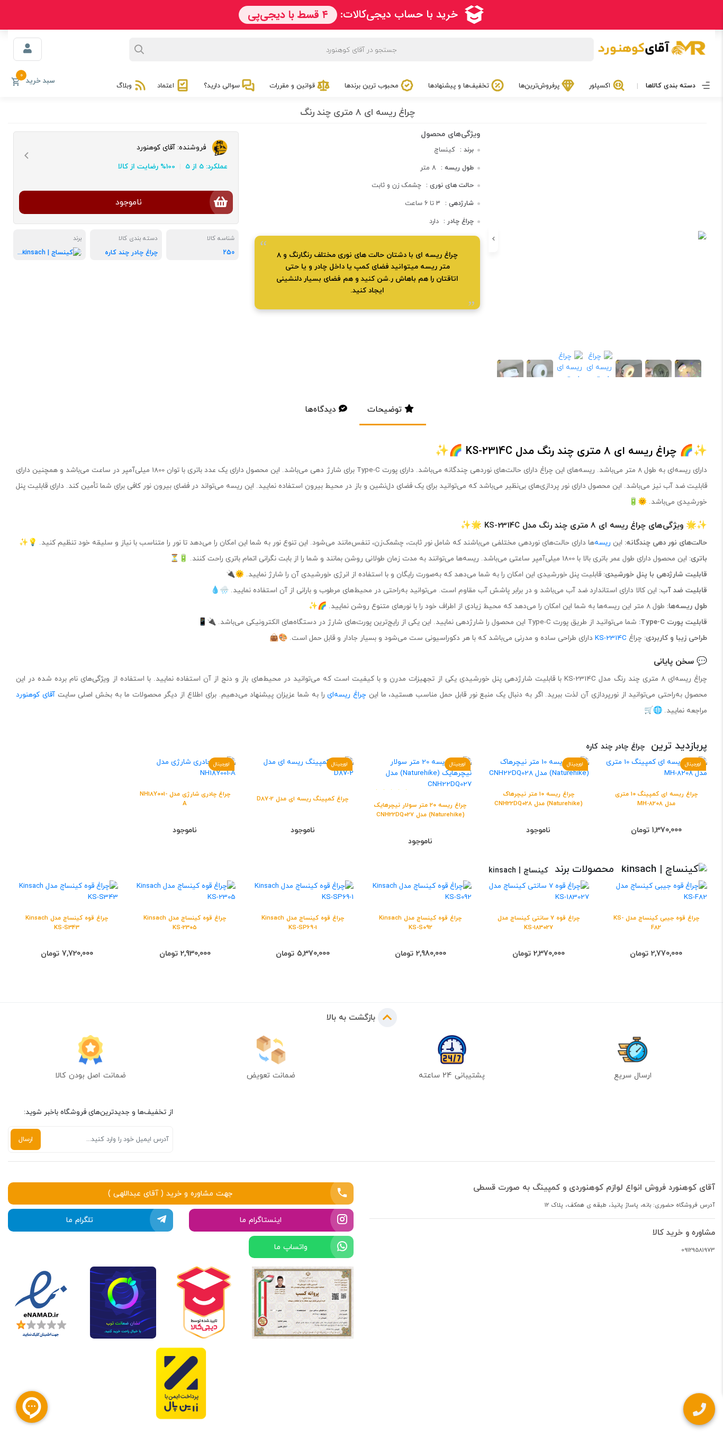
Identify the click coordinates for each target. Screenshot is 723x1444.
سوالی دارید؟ (223, 85)
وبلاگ (125, 85)
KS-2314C (611, 637)
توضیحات (384, 409)
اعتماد (166, 85)
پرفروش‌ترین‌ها (540, 85)
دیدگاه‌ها (320, 409)
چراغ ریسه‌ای (346, 694)
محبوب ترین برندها (373, 85)
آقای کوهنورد (35, 694)
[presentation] (704, 239)
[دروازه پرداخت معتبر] (181, 1383)
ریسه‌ (602, 542)
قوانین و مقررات (293, 85)
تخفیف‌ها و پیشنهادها (459, 85)
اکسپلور (600, 85)
